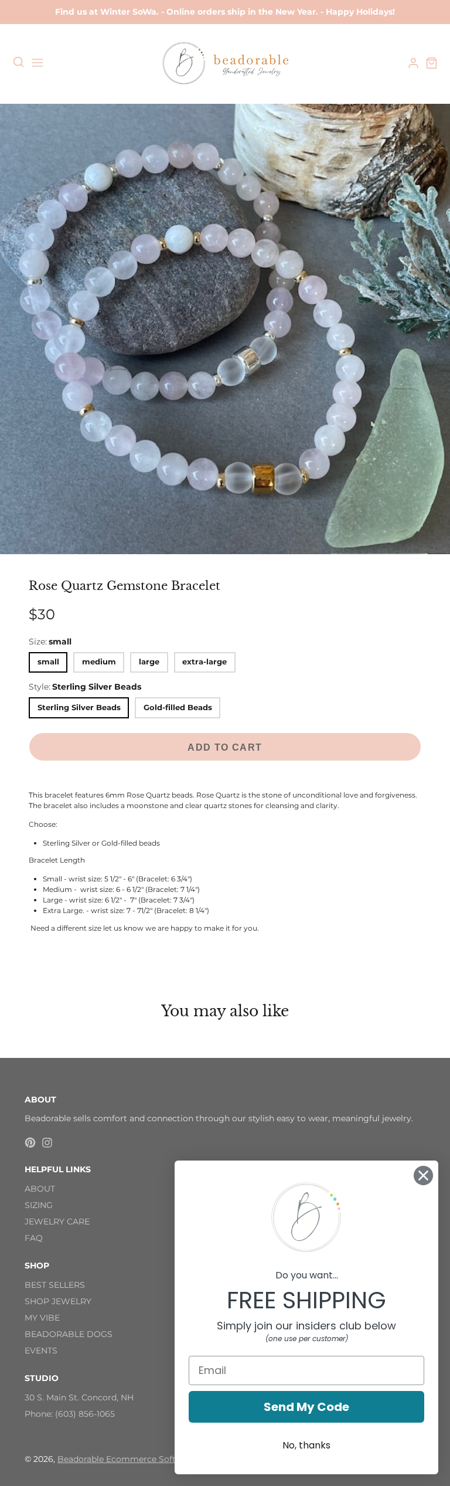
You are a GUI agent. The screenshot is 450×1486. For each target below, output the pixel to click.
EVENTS (41, 1350)
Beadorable (81, 1459)
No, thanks (306, 1445)
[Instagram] (47, 1142)
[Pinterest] (30, 1142)
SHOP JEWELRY (58, 1301)
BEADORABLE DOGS (68, 1334)
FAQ (34, 1238)
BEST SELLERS (55, 1285)
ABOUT (40, 1188)
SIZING (39, 1205)
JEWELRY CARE (57, 1221)
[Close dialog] (423, 1175)
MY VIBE (42, 1317)
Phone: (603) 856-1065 (70, 1414)
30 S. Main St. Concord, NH (79, 1397)
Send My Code (306, 1407)
